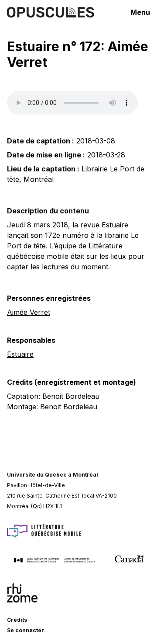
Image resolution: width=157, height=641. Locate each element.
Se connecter (25, 630)
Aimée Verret (28, 312)
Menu (140, 12)
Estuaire (20, 354)
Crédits (17, 620)
